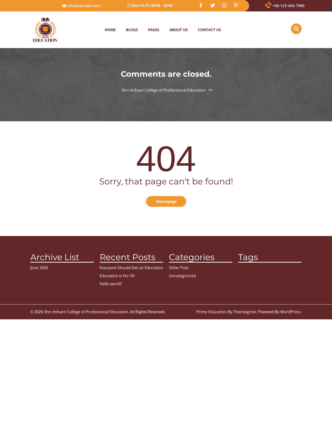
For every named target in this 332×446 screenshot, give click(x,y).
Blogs (132, 29)
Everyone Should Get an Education (131, 267)
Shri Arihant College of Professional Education (164, 90)
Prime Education (211, 311)
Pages (153, 29)
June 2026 (39, 267)
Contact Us (209, 29)
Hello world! (111, 283)
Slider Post (179, 267)
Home (110, 29)
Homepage (166, 201)
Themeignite (244, 311)
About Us (178, 29)
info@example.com (83, 5)
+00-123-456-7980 (288, 5)
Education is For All (117, 275)
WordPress (290, 311)
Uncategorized (182, 275)
